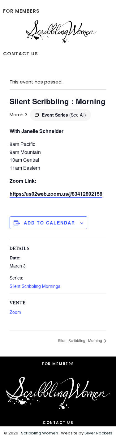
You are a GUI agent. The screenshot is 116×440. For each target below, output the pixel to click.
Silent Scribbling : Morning (80, 340)
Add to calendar (49, 223)
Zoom (15, 312)
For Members (58, 363)
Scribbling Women (39, 433)
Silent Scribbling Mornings (35, 286)
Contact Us (58, 422)
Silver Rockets (98, 433)
